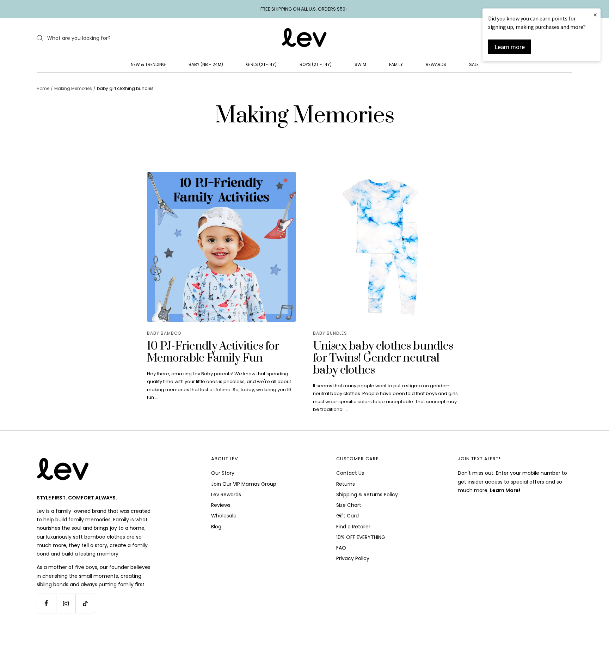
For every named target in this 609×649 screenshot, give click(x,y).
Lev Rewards (226, 494)
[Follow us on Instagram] (65, 603)
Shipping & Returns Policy (367, 494)
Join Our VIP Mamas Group (243, 483)
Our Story (222, 473)
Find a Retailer (353, 526)
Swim (360, 64)
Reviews (220, 505)
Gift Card (347, 515)
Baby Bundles (330, 333)
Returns (345, 483)
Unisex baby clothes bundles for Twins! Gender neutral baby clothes (383, 358)
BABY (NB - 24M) (206, 64)
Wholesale (223, 515)
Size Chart (348, 505)
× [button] (595, 14)
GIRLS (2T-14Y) (261, 64)
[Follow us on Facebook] (46, 603)
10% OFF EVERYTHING (360, 537)
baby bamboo (164, 333)
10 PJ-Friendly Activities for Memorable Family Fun (213, 352)
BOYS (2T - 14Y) (316, 64)
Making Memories (73, 88)
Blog (216, 526)
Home (43, 88)
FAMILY (396, 64)
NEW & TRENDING (148, 64)
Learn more (509, 47)
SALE (474, 64)
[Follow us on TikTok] (85, 603)
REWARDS (436, 64)
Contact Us (350, 473)
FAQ (341, 547)
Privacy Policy (352, 558)
